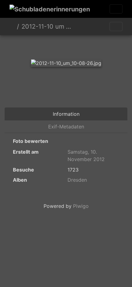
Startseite (12, 26)
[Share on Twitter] (30, 90)
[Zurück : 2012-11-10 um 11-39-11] (45, 46)
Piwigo (81, 206)
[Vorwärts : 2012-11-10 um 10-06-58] (86, 46)
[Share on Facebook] (55, 90)
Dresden (77, 180)
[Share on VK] (104, 90)
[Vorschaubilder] (66, 46)
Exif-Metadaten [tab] (66, 126)
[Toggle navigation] (116, 9)
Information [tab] (66, 114)
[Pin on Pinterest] (80, 90)
